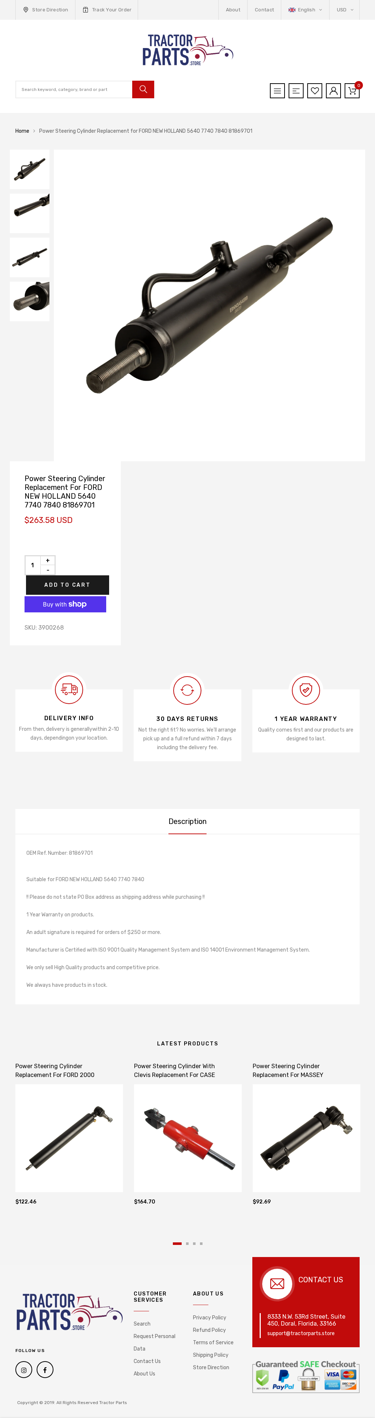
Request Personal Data (154, 1342)
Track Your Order (112, 9)
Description (187, 821)
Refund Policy (209, 1330)
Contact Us (147, 1361)
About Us (144, 1374)
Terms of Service (213, 1343)
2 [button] (187, 1243)
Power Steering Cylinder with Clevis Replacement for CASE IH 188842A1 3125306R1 (174, 1075)
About (233, 9)
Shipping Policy (211, 1355)
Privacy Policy (209, 1318)
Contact (264, 9)
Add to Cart (67, 585)
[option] (209, 305)
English (306, 9)
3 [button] (194, 1243)
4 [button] (201, 1243)
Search (142, 1324)
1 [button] (177, 1243)
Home (22, 131)
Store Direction (50, 9)
